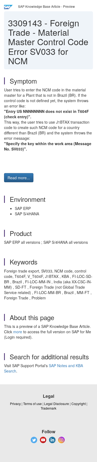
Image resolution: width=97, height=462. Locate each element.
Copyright (78, 403)
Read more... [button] (19, 177)
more (17, 331)
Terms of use (32, 403)
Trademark (48, 408)
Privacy (15, 403)
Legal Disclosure (56, 403)
